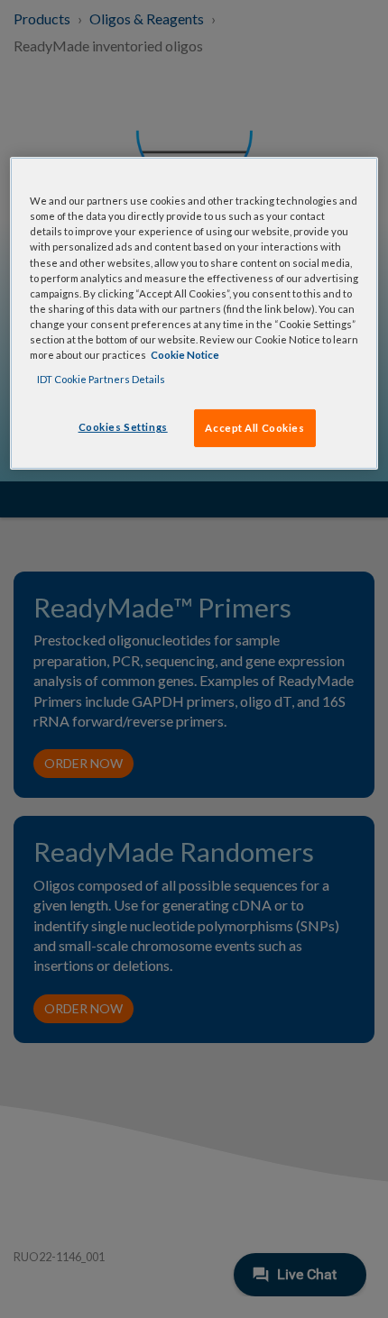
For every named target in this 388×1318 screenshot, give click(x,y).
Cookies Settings (123, 427)
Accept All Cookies (254, 428)
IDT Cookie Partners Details (101, 379)
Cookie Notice (185, 355)
